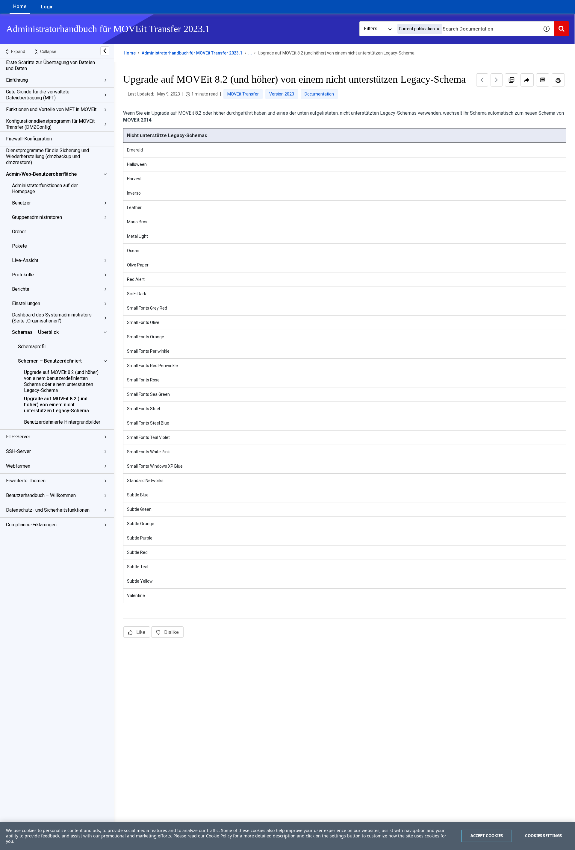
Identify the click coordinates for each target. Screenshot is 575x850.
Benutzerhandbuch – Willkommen (41, 495)
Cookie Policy (219, 836)
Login (47, 7)
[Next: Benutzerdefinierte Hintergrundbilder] (496, 80)
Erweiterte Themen (26, 481)
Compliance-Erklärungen (31, 525)
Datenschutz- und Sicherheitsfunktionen (48, 510)
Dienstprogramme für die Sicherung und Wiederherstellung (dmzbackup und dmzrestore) (47, 156)
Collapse (48, 51)
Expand (18, 51)
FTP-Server (18, 437)
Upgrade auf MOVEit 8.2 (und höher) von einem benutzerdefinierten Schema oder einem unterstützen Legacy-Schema (61, 381)
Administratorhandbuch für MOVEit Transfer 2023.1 (192, 53)
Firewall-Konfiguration (29, 139)
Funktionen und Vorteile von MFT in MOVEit (51, 109)
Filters (370, 28)
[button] (438, 29)
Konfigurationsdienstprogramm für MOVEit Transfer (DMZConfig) (50, 124)
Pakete (19, 246)
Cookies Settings (543, 835)
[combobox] (467, 28)
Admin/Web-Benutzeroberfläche (41, 174)
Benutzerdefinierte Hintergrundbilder (62, 422)
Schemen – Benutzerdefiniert (50, 361)
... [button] (250, 53)
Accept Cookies (486, 835)
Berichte (20, 289)
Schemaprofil (32, 346)
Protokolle (23, 275)
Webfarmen (18, 466)
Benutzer (21, 203)
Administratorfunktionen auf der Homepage (45, 188)
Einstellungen (26, 303)
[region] (287, 836)
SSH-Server (18, 451)
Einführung (17, 80)
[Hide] (104, 50)
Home (19, 6)
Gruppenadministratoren (37, 217)
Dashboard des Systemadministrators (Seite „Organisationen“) (52, 318)
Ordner (19, 231)
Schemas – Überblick (35, 332)
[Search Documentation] (561, 28)
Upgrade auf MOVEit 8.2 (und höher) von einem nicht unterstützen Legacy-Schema (56, 404)
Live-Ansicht (25, 260)
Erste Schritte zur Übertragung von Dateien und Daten (50, 65)
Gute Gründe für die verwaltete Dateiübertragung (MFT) (37, 95)
